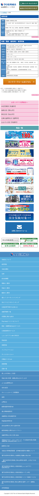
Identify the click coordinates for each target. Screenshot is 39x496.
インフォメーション (8, 350)
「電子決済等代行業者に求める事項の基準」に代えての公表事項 (19, 460)
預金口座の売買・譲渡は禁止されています (14, 378)
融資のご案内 (6, 293)
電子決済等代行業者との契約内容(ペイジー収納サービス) (19, 477)
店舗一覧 (4, 368)
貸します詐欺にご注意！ (9, 373)
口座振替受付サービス (8, 331)
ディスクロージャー (8, 354)
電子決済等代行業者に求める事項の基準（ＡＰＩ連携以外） (18, 482)
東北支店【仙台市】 (8, 114)
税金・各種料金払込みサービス (11, 326)
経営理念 (4, 264)
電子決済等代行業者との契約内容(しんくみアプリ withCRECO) (16, 467)
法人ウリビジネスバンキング (10, 302)
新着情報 (4, 364)
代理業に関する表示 (8, 316)
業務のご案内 (6, 283)
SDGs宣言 (5, 387)
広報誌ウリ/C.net (7, 359)
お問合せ (4, 402)
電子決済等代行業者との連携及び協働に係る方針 (16, 455)
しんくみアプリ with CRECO (10, 335)
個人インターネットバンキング (11, 297)
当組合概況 (5, 269)
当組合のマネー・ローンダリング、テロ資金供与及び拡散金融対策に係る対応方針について (19, 440)
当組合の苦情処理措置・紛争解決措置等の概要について (18, 450)
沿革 (3, 274)
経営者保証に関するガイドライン (12, 430)
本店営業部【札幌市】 (8, 106)
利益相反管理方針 (7, 421)
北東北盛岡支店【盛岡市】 (10, 118)
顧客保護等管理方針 (8, 406)
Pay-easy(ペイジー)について (10, 321)
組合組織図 (5, 278)
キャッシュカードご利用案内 (10, 392)
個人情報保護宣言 (7, 411)
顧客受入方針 (6, 446)
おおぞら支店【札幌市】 (9, 122)
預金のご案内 (6, 288)
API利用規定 (5, 488)
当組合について (6, 259)
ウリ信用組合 (3, 12)
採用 (3, 397)
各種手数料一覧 (6, 312)
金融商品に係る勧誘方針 (9, 416)
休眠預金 (4, 345)
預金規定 (4, 340)
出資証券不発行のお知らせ (10, 307)
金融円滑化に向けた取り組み (10, 435)
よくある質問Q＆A (7, 383)
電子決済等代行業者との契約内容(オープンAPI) (16, 472)
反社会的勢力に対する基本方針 (11, 425)
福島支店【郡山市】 (8, 110)
